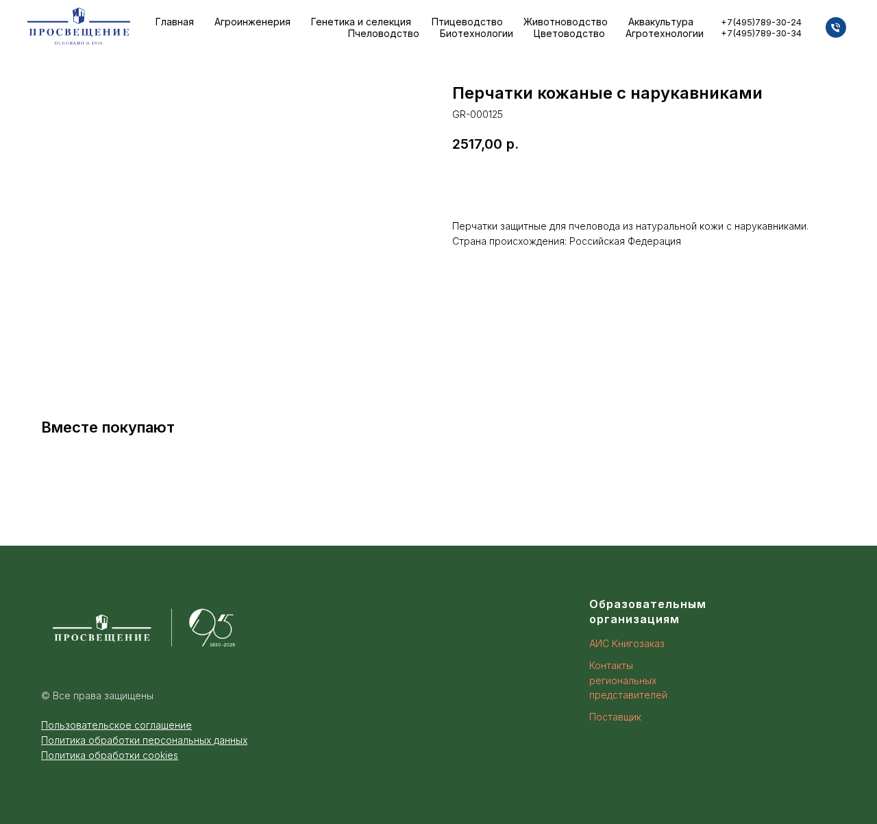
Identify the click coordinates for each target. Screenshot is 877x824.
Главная (175, 21)
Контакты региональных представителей (628, 680)
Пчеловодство (383, 33)
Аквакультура (660, 21)
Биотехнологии (476, 33)
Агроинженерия (252, 21)
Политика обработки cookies (109, 755)
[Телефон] (836, 27)
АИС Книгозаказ (627, 643)
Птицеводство (467, 21)
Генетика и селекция (361, 21)
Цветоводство (569, 33)
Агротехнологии (665, 33)
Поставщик (615, 717)
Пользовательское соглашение (116, 725)
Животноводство (565, 21)
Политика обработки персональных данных (144, 740)
